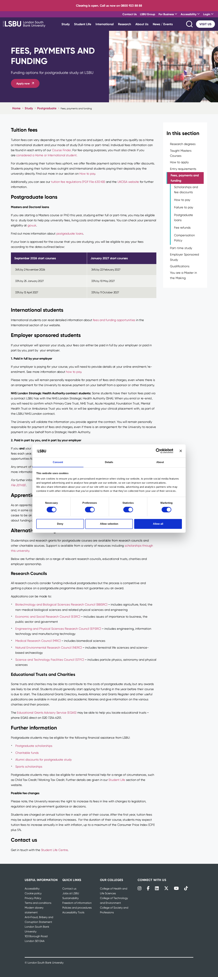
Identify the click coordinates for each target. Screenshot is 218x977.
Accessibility (32, 888)
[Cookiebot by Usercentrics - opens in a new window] (158, 450)
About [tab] (160, 462)
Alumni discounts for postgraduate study (43, 759)
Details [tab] (109, 462)
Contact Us (129, 14)
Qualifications (179, 266)
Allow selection (109, 523)
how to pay (73, 372)
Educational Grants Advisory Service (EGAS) (46, 712)
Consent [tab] (58, 462)
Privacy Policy (33, 898)
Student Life (82, 24)
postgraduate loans (69, 233)
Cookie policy (33, 893)
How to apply (179, 162)
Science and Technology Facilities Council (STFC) (49, 659)
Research (124, 24)
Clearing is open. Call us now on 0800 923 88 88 (109, 5)
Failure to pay (183, 207)
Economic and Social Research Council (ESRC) (47, 616)
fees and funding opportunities (114, 320)
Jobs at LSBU (70, 893)
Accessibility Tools (73, 912)
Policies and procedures (77, 907)
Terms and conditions (38, 902)
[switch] (90, 509)
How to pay (87, 173)
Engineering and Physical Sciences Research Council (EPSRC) (58, 628)
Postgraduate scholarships (33, 746)
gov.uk (32, 225)
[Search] (189, 24)
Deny (60, 523)
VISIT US (205, 24)
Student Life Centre (54, 850)
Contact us (69, 888)
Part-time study (181, 248)
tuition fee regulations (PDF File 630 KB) (78, 182)
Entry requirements (183, 169)
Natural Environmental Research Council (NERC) (48, 647)
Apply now (23, 83)
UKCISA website (128, 182)
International (105, 24)
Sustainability (70, 898)
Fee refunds (182, 227)
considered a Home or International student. (46, 155)
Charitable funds (27, 752)
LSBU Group (147, 14)
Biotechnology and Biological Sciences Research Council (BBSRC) (61, 604)
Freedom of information (77, 902)
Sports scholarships (28, 766)
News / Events (163, 24)
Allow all (158, 523)
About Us (141, 24)
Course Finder (61, 150)
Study (65, 24)
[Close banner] (181, 451)
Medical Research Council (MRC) (38, 640)
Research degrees (183, 144)
